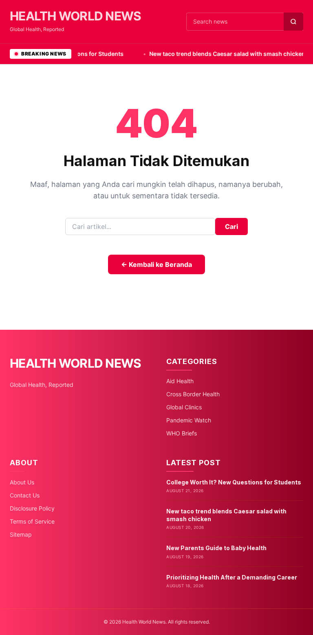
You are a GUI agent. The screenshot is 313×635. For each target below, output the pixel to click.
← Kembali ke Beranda (156, 264)
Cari (231, 226)
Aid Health (180, 380)
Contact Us (25, 495)
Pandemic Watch (188, 420)
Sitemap (21, 534)
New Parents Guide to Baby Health (216, 547)
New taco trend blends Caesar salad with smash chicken (216, 53)
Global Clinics (184, 407)
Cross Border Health (193, 394)
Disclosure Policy (32, 508)
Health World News (75, 16)
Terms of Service (32, 521)
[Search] (293, 22)
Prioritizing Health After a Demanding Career (231, 577)
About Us (22, 482)
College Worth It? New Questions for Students (233, 482)
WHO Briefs (181, 433)
